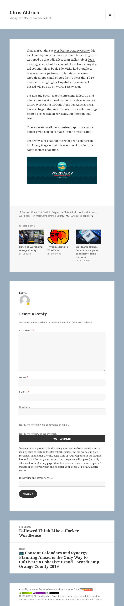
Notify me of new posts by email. (38, 433)
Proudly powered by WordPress (37, 589)
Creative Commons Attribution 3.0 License (78, 599)
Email (24, 392)
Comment (26, 330)
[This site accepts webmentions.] (39, 592)
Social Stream (89, 212)
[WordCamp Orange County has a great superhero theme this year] (88, 237)
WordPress (25, 215)
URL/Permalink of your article (36, 477)
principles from (70, 589)
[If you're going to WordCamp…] (59, 237)
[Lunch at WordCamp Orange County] (31, 237)
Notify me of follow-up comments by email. (44, 424)
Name (23, 377)
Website (24, 406)
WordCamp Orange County (72, 50)
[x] (92, 215)
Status (25, 212)
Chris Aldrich (24, 12)
